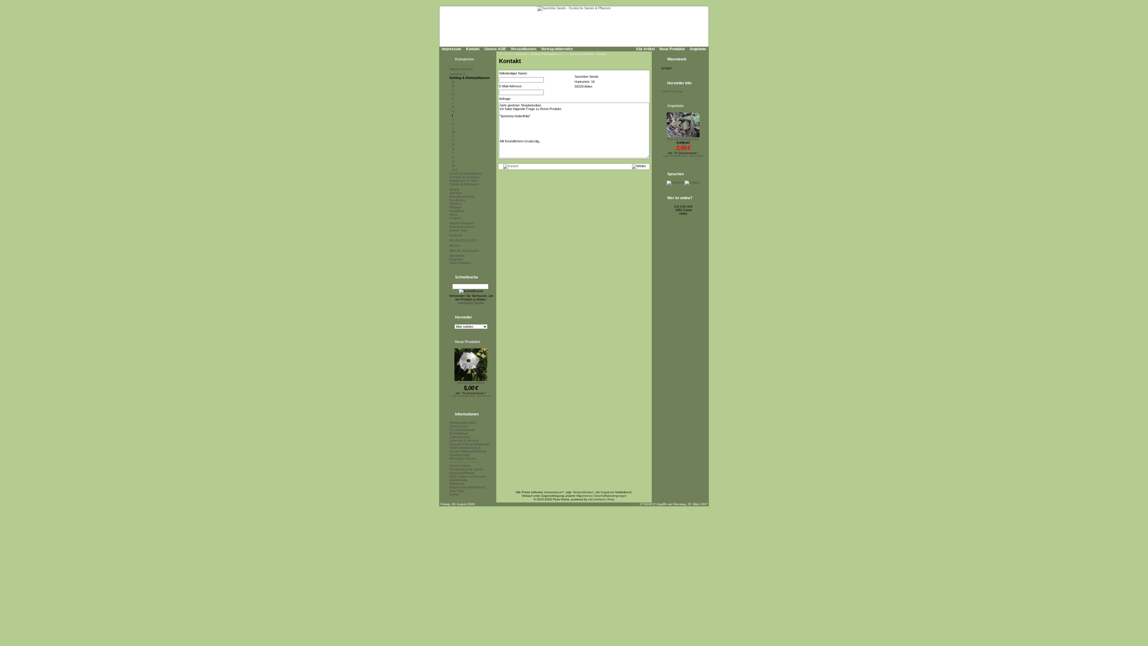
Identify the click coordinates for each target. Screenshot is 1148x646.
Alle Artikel (645, 49)
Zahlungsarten (459, 437)
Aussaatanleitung (461, 473)
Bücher (454, 245)
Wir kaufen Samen (462, 458)
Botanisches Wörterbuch (467, 487)
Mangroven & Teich (463, 180)
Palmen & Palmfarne (464, 184)
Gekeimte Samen (461, 226)
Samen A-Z (457, 74)
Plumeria (455, 203)
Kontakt (473, 49)
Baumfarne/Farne (462, 196)
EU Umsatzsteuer (462, 430)
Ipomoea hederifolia (581, 54)
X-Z (454, 170)
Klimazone (456, 483)
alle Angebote (604, 492)
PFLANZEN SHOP (463, 240)
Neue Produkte (672, 49)
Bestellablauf (458, 433)
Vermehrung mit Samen (466, 469)
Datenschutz (458, 426)
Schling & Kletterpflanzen (469, 78)
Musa (453, 214)
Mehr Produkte (673, 91)
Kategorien (464, 59)
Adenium (455, 193)
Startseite (521, 54)
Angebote (698, 49)
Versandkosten (523, 49)
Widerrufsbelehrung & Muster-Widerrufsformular (468, 449)
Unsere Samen (460, 465)
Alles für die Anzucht (464, 250)
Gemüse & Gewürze (464, 177)
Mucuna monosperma (683, 139)
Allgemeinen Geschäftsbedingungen (601, 495)
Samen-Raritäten (461, 223)
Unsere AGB (495, 49)
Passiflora (456, 211)
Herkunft (455, 235)
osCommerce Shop (601, 499)
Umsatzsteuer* (554, 492)
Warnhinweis (458, 480)
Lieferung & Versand (464, 440)
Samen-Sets (458, 230)
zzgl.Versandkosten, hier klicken (471, 395)
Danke (454, 494)
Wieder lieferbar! (461, 69)
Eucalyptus (457, 200)
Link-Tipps (457, 491)
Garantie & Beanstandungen (469, 444)
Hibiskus (455, 207)
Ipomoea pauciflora (471, 383)
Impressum (451, 49)
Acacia (454, 189)
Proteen (455, 218)
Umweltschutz (459, 455)
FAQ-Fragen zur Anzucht (467, 476)
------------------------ (463, 462)
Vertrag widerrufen (557, 49)
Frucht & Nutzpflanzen (465, 173)
